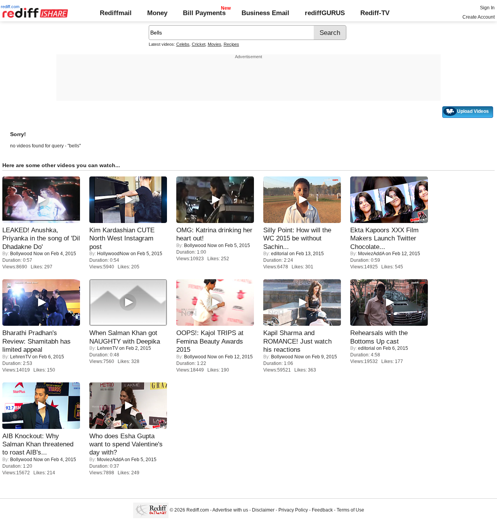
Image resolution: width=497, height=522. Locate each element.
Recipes (231, 44)
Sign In (487, 7)
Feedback (322, 510)
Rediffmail (116, 12)
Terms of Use (350, 510)
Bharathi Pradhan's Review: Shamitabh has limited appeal (36, 341)
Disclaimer (263, 510)
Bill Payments (204, 12)
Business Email (265, 12)
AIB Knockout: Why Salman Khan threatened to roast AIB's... (37, 444)
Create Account (478, 17)
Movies (214, 44)
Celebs (182, 44)
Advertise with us (230, 510)
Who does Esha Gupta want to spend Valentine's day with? (126, 444)
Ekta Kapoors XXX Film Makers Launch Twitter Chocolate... (384, 238)
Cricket (198, 44)
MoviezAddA (371, 253)
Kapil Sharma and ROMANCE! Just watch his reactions (297, 341)
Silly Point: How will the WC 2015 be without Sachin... (297, 238)
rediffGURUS (325, 12)
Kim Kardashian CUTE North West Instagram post (122, 238)
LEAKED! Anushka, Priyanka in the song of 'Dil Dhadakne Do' (41, 238)
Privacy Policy (293, 510)
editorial (279, 253)
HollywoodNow (113, 253)
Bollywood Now (26, 253)
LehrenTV (20, 357)
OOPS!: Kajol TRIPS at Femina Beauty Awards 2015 (209, 341)
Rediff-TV (374, 12)
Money (157, 12)
